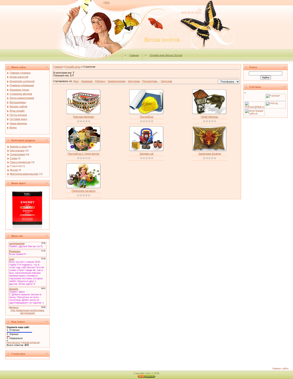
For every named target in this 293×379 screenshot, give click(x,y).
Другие (14, 170)
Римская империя (83, 116)
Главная (134, 55)
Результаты (13, 342)
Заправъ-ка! (146, 153)
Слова (13, 158)
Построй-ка (146, 116)
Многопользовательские (24, 173)
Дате (76, 81)
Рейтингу (100, 81)
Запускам (166, 81)
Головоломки (17, 154)
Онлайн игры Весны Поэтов (166, 55)
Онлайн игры (73, 66)
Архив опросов (31, 342)
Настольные (17, 150)
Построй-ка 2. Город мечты (83, 153)
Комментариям (116, 81)
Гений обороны (209, 116)
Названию (87, 81)
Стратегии (16, 166)
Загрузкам (134, 81)
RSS (106, 2)
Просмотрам (149, 81)
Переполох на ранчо (83, 190)
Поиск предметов (20, 162)
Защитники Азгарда (209, 153)
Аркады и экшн (18, 146)
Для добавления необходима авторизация (27, 311)
